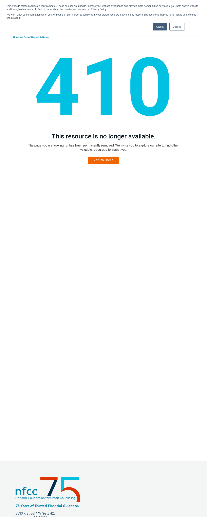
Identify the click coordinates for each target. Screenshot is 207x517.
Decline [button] (177, 26)
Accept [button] (160, 26)
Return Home (103, 160)
